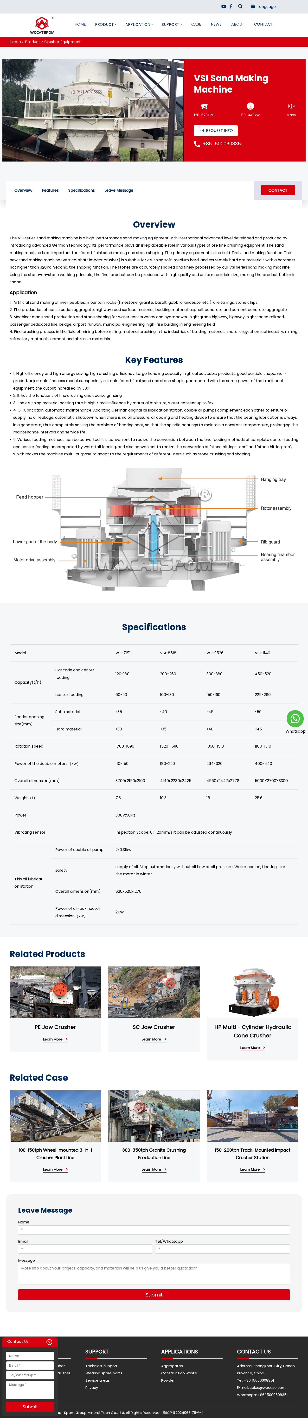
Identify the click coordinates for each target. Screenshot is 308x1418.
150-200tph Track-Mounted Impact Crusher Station (252, 1154)
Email (23, 1241)
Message (26, 1260)
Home (80, 24)
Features (50, 190)
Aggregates (172, 1365)
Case (196, 24)
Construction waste (179, 1373)
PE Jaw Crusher (55, 1027)
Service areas (97, 1380)
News (216, 24)
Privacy (91, 1387)
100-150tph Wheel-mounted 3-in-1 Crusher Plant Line (55, 1154)
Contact (263, 24)
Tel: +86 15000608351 (255, 1380)
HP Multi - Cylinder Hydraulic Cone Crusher (252, 1031)
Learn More (53, 1039)
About (237, 24)
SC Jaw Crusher (154, 1027)
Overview (23, 190)
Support (170, 24)
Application (137, 24)
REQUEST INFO (219, 130)
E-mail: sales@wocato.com (261, 1387)
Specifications (81, 190)
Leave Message (118, 190)
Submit (154, 1294)
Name (23, 1222)
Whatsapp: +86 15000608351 (262, 1394)
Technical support (101, 1365)
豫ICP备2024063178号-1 (183, 1412)
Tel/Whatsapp (169, 1241)
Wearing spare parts (103, 1373)
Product (104, 24)
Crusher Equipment (62, 42)
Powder (168, 1380)
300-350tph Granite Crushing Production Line (154, 1154)
